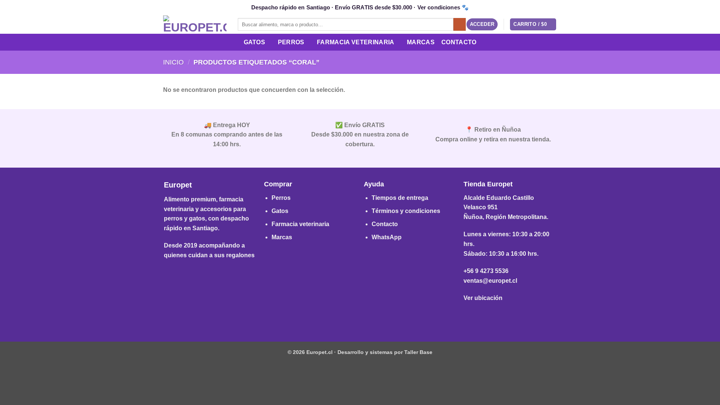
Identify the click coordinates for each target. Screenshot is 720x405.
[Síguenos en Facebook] (348, 316)
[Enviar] (459, 24)
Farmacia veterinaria (300, 224)
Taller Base (418, 352)
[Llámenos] (372, 316)
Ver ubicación (483, 298)
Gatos (255, 42)
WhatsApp (387, 237)
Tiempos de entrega (400, 198)
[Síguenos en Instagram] (360, 316)
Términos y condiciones (406, 211)
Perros (291, 42)
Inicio (173, 62)
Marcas (421, 42)
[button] (482, 24)
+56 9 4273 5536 (486, 271)
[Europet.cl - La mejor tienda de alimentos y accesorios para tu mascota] (194, 24)
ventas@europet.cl (490, 281)
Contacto (459, 42)
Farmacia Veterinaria (355, 42)
